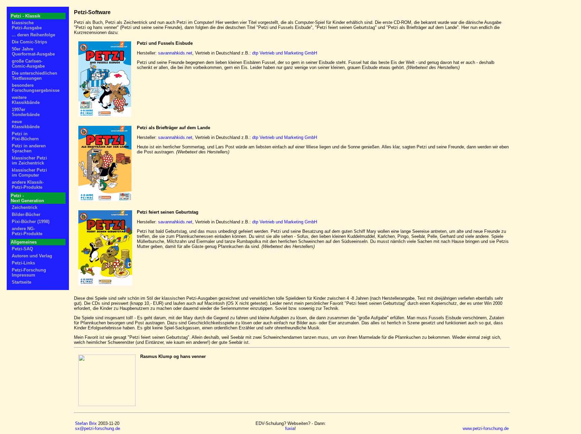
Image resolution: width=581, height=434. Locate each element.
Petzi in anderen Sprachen (29, 148)
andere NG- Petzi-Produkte (27, 231)
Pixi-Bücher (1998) (30, 221)
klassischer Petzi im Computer (29, 173)
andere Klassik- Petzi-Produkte (28, 185)
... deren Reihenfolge (33, 34)
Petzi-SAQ (22, 248)
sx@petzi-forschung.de (97, 428)
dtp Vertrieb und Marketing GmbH (284, 53)
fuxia (290, 428)
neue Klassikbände (26, 124)
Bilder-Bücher (26, 214)
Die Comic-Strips (29, 41)
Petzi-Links (23, 262)
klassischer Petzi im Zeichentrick (29, 160)
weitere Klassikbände (26, 100)
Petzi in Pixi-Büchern (25, 136)
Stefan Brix (86, 423)
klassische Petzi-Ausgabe (27, 25)
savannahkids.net (175, 53)
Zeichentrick (24, 207)
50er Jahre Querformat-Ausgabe (33, 51)
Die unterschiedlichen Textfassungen (34, 76)
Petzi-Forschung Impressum (29, 272)
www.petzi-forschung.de (486, 428)
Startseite (21, 282)
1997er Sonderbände (26, 112)
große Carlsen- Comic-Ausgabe (28, 64)
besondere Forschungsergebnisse (36, 88)
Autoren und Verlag (32, 255)
